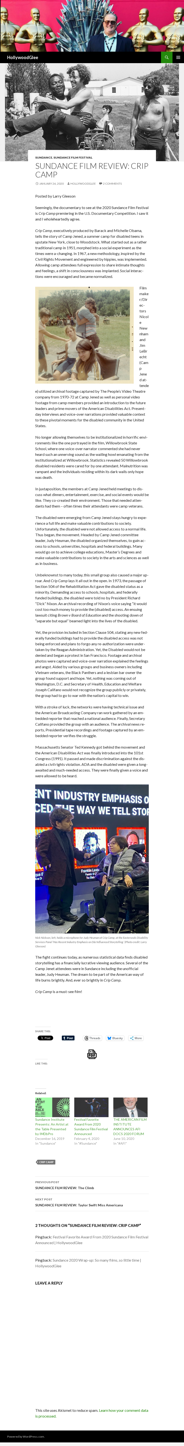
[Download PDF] (92, 1054)
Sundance (43, 157)
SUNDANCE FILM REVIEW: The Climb (64, 1185)
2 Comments (112, 183)
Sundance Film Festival (72, 157)
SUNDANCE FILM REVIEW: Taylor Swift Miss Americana (79, 1202)
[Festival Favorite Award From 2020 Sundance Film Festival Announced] (91, 1107)
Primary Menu (178, 57)
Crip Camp (46, 1162)
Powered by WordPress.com (25, 1436)
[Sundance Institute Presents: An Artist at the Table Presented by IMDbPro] (52, 1107)
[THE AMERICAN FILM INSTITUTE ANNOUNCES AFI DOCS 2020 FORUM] (130, 1107)
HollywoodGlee (22, 57)
